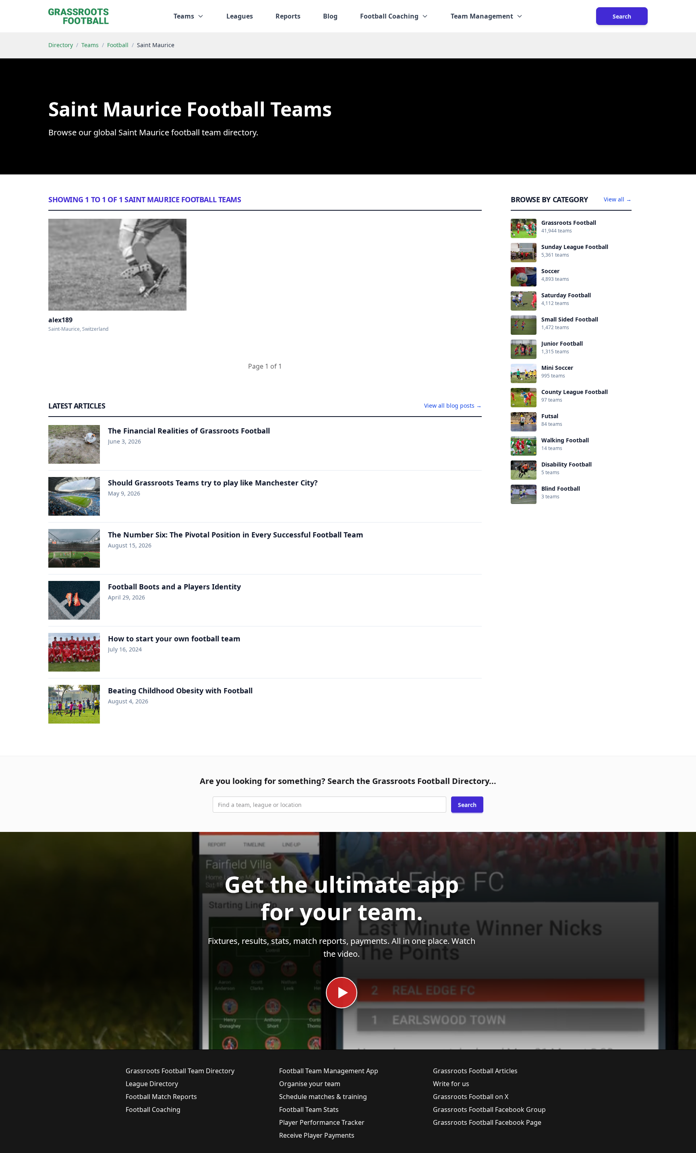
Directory (60, 45)
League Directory (152, 1083)
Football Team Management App (328, 1070)
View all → (618, 199)
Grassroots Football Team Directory (180, 1070)
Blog (330, 16)
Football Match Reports (161, 1096)
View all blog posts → (453, 405)
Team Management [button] (482, 16)
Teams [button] (184, 16)
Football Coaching (153, 1109)
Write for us (451, 1083)
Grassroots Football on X (470, 1096)
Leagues (239, 16)
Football (117, 45)
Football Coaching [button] (389, 16)
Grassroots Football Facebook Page (487, 1122)
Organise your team (309, 1083)
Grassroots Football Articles (475, 1070)
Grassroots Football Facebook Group (489, 1109)
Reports (288, 16)
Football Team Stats (309, 1109)
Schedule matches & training (323, 1096)
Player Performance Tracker (322, 1122)
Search (622, 16)
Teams (90, 45)
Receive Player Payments (316, 1135)
